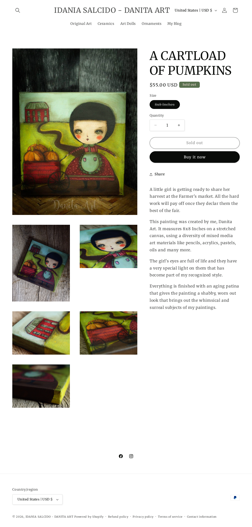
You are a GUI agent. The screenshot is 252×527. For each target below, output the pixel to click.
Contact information (202, 516)
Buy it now (195, 157)
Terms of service (170, 516)
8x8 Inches (167, 105)
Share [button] (160, 174)
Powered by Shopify (89, 516)
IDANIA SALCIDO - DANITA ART (50, 516)
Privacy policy (143, 516)
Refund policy (118, 516)
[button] (17, 10)
